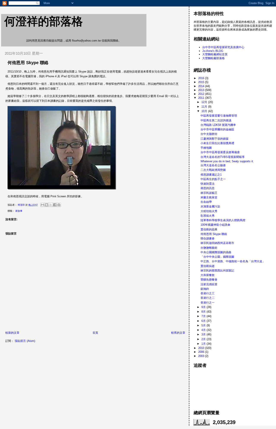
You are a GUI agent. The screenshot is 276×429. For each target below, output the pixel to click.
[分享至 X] (51, 205)
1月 (204, 343)
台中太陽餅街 (209, 134)
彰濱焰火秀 (208, 215)
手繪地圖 (206, 147)
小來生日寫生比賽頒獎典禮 (217, 143)
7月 (204, 316)
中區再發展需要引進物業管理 (219, 115)
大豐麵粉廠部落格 (213, 58)
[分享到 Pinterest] (59, 205)
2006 (201, 351)
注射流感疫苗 (209, 284)
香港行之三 (208, 293)
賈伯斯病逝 (208, 266)
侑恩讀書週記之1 (211, 174)
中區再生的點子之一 (213, 179)
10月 (204, 111)
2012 (201, 94)
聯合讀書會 (208, 238)
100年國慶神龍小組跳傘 (215, 224)
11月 (204, 106)
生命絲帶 (206, 202)
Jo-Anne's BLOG (212, 50)
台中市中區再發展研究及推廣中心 (223, 47)
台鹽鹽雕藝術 (209, 247)
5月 (204, 325)
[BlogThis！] (46, 205)
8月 (204, 311)
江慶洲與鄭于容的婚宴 (215, 138)
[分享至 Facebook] (55, 205)
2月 (204, 339)
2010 (201, 348)
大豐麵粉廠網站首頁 (214, 54)
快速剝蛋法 (208, 183)
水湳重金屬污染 (210, 206)
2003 (201, 356)
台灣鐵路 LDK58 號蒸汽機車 (218, 125)
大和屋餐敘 (208, 275)
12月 (204, 102)
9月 (204, 307)
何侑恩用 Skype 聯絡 (214, 234)
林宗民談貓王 (209, 192)
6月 (204, 321)
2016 (201, 78)
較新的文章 (12, 332)
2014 (201, 86)
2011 (201, 97)
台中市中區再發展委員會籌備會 (220, 152)
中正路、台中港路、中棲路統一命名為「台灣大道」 (233, 261)
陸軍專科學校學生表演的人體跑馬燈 (223, 220)
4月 (204, 330)
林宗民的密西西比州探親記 (217, 270)
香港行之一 (208, 302)
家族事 (18, 211)
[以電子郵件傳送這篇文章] (42, 205)
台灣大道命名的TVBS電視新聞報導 (223, 157)
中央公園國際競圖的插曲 (216, 252)
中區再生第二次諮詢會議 (216, 120)
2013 (201, 90)
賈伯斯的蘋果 (209, 229)
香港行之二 (208, 297)
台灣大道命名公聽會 (213, 165)
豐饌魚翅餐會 (209, 279)
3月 (204, 334)
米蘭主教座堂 (209, 197)
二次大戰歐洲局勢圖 (213, 169)
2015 (201, 82)
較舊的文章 (178, 332)
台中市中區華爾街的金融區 (217, 129)
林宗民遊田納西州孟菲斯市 (217, 243)
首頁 (95, 332)
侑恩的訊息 (208, 188)
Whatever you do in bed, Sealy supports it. (227, 161)
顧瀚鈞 (205, 288)
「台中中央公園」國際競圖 (217, 256)
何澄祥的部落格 (43, 21)
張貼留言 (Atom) (25, 341)
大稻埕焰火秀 (209, 211)
